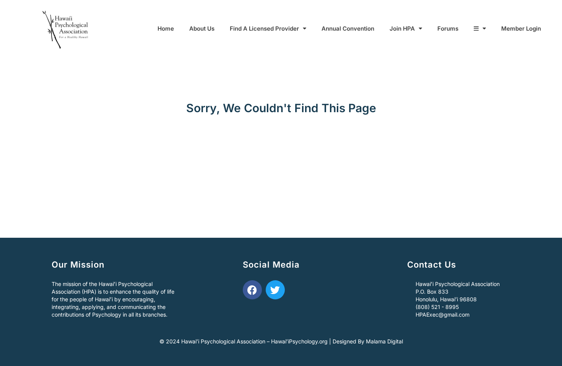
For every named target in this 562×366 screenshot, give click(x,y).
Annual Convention (348, 28)
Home (166, 28)
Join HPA (402, 28)
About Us (201, 28)
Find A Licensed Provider (264, 28)
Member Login (521, 28)
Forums (447, 28)
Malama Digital (384, 341)
